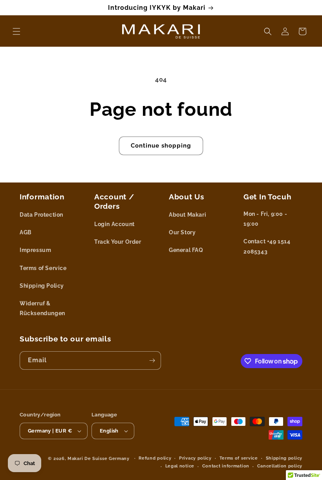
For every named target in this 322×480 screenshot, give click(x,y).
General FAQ (186, 250)
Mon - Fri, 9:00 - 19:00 (265, 219)
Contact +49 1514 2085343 (267, 246)
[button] (16, 31)
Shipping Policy (42, 286)
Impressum (35, 250)
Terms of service (239, 458)
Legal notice (179, 466)
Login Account (114, 224)
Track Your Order (117, 242)
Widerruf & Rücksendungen (42, 308)
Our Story (182, 232)
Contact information (225, 466)
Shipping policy (284, 458)
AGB (26, 232)
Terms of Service (43, 268)
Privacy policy (195, 458)
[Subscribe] (152, 360)
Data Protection (41, 215)
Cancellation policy (279, 466)
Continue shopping (161, 145)
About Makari (187, 215)
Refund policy (155, 458)
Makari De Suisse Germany (99, 458)
